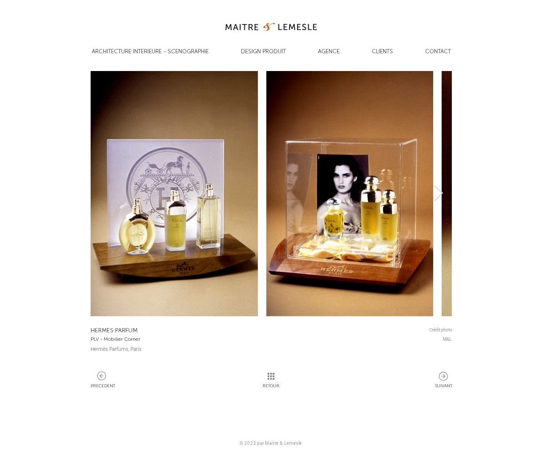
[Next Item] (438, 194)
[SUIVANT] (102, 376)
